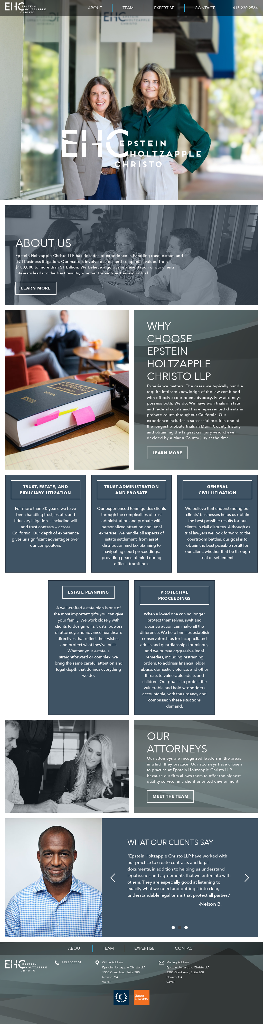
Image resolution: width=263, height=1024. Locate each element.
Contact (205, 8)
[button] (112, 877)
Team (128, 8)
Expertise (164, 8)
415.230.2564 (245, 8)
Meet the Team (170, 796)
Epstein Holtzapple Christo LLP (25, 8)
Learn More (36, 288)
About (95, 8)
